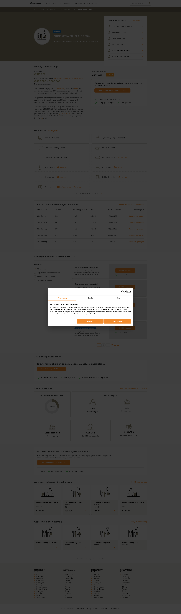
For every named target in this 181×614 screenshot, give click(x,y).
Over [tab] (118, 298)
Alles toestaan (117, 321)
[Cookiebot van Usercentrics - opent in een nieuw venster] (122, 291)
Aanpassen (89, 321)
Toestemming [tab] (62, 298)
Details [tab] (90, 298)
